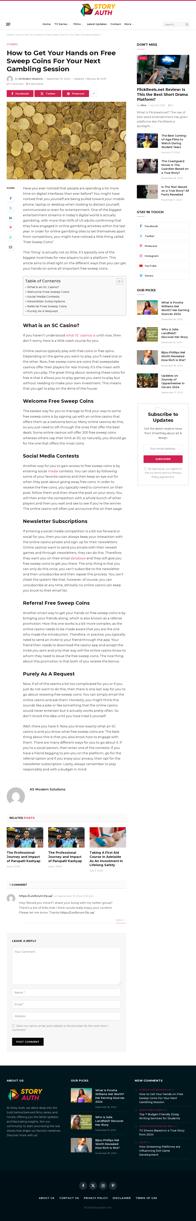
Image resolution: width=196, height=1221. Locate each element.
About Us (46, 1197)
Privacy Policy (96, 1197)
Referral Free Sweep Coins (47, 306)
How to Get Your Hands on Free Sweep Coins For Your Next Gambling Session (161, 1098)
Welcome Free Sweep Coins (48, 292)
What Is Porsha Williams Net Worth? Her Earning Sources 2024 (175, 308)
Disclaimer (122, 1197)
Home (47, 24)
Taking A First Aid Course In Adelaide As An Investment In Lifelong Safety (106, 859)
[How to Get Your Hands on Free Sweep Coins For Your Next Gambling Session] (66, 140)
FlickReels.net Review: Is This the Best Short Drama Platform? (162, 94)
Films (77, 24)
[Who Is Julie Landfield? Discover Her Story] (147, 334)
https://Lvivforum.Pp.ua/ (35, 896)
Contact (115, 24)
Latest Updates (97, 24)
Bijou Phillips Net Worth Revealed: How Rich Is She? (173, 356)
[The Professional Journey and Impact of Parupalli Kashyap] (25, 837)
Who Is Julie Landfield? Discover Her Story (174, 333)
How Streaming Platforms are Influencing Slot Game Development (159, 1150)
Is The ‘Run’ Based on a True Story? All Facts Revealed (175, 190)
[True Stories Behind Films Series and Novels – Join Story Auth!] (98, 10)
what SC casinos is (81, 335)
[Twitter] (10, 208)
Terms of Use (146, 1197)
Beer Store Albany (151, 1110)
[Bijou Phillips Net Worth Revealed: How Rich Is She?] (147, 357)
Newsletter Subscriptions (46, 301)
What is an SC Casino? (43, 287)
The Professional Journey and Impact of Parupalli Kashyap (23, 857)
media (53, 471)
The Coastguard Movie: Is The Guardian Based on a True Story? (175, 166)
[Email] (10, 247)
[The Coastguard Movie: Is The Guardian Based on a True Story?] (147, 166)
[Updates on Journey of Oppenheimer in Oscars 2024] (147, 380)
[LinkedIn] (10, 218)
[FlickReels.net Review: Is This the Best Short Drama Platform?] (163, 69)
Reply (120, 920)
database (78, 558)
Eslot (142, 1142)
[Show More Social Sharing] (94, 93)
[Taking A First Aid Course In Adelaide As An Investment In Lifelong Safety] (108, 837)
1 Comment (17, 83)
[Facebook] (10, 198)
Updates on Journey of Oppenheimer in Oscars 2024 (173, 381)
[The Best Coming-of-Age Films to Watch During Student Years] (147, 140)
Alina (143, 105)
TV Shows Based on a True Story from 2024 (162, 1132)
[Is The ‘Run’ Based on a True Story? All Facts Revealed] (147, 192)
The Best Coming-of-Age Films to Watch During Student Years (174, 141)
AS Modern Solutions (31, 78)
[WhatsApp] (10, 237)
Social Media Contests (43, 296)
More (127, 24)
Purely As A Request (42, 311)
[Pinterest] (10, 227)
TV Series (60, 24)
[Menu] (8, 24)
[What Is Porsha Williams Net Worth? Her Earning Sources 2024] (147, 307)
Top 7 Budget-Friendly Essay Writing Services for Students (159, 1116)
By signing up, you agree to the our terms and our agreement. (163, 472)
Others (12, 44)
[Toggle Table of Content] (118, 281)
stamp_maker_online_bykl (156, 1126)
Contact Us (69, 1197)
